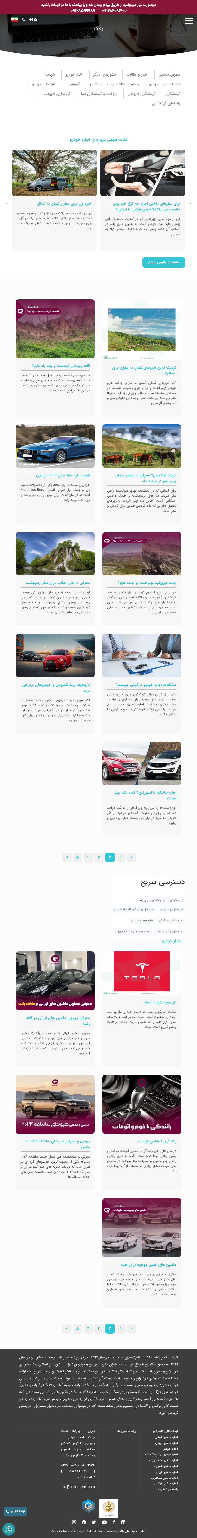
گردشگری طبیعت (58, 94)
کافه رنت (56, 1531)
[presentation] (190, 204)
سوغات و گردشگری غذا (99, 94)
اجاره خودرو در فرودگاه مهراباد (132, 931)
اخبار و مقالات (137, 75)
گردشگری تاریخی (142, 94)
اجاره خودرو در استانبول (169, 931)
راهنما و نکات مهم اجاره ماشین (115, 84)
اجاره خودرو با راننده (171, 909)
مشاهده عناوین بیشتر (164, 262)
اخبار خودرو (74, 75)
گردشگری (173, 94)
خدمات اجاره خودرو (165, 84)
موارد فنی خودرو (45, 84)
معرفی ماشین (170, 75)
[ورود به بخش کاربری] (33, 20)
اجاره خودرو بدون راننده (151, 900)
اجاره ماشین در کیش (170, 920)
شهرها (50, 75)
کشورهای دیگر (105, 75)
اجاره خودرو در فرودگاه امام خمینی (134, 909)
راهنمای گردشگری (166, 103)
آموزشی (74, 84)
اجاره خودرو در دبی (142, 920)
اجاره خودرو (176, 900)
